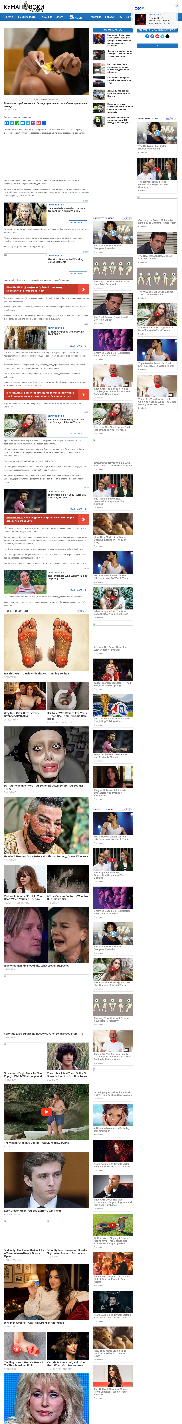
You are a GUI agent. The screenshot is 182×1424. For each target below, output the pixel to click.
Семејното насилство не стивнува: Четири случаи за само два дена (119, 54)
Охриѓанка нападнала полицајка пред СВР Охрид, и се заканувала (119, 120)
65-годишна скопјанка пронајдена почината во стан (119, 80)
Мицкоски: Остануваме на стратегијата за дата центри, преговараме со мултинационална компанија (119, 40)
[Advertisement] (157, 67)
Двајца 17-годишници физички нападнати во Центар (118, 93)
